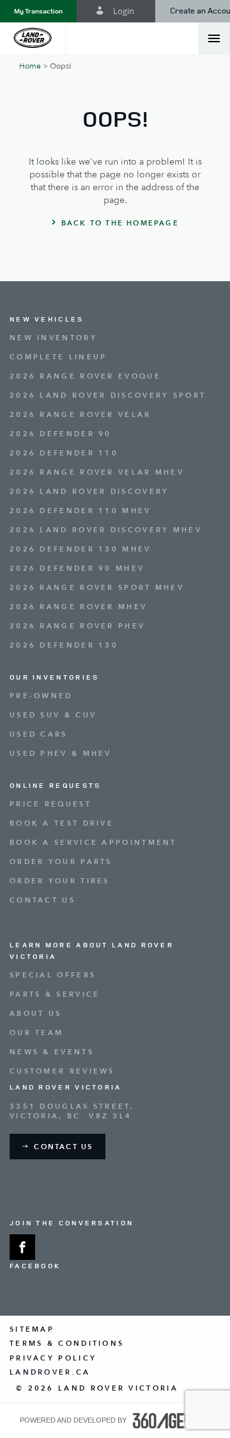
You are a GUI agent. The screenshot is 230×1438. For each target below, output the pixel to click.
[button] (38, 11)
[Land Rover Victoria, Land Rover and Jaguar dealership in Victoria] (33, 38)
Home (30, 66)
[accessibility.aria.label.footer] (172, 1420)
